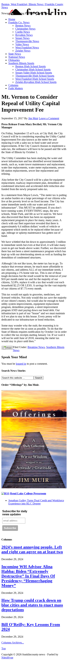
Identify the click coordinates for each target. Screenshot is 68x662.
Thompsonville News (27, 41)
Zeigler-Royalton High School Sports (35, 82)
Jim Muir (33, 118)
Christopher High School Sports (33, 69)
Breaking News (36, 347)
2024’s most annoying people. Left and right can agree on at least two (32, 549)
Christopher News (25, 28)
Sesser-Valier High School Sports (33, 72)
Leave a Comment (49, 118)
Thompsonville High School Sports (34, 75)
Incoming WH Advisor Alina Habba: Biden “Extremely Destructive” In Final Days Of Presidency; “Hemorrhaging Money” (28, 576)
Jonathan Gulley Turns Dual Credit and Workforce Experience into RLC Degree (36, 502)
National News (16, 56)
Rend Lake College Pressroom (28, 493)
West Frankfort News (27, 47)
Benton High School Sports (30, 66)
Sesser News (22, 38)
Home (11, 19)
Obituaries (14, 60)
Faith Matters (15, 88)
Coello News (22, 31)
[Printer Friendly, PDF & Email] (7, 347)
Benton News (23, 25)
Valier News (22, 44)
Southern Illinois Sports (21, 63)
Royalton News (24, 34)
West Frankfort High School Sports (34, 78)
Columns (13, 85)
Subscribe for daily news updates (14, 513)
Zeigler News (22, 50)
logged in (21, 363)
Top (3, 648)
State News (14, 53)
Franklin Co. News (18, 22)
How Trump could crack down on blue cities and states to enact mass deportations (32, 605)
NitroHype (7, 657)
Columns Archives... (12, 642)
